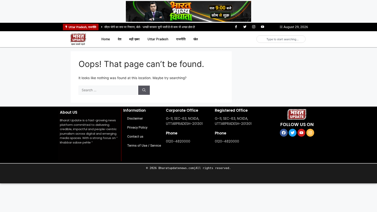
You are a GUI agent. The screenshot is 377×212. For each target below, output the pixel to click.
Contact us (135, 136)
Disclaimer (135, 118)
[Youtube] (262, 27)
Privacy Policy (137, 127)
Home (105, 39)
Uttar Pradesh (78, 27)
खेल (195, 39)
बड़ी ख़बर (134, 39)
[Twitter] (245, 27)
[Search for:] (108, 90)
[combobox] (283, 39)
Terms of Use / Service (144, 145)
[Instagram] (254, 27)
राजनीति (92, 27)
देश (119, 39)
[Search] (144, 90)
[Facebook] (236, 27)
